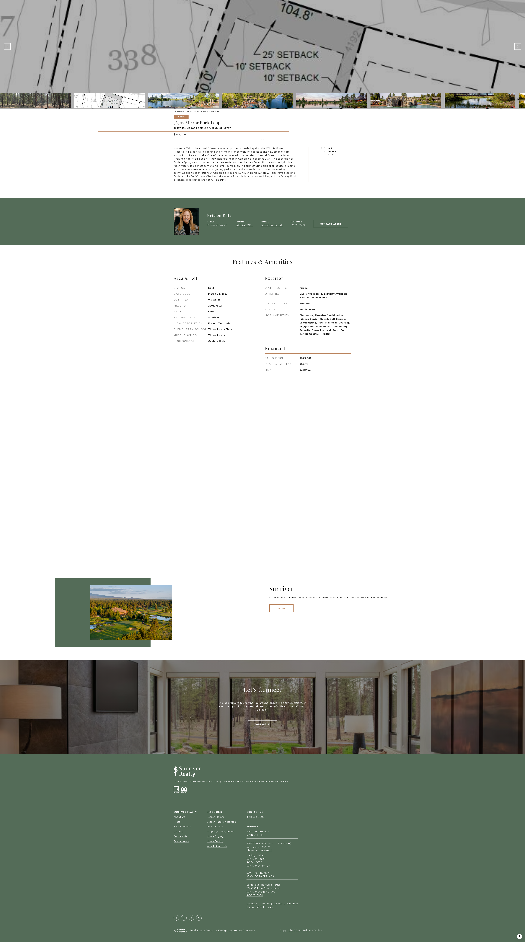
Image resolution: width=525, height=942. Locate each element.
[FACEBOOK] (184, 918)
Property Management (221, 831)
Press (177, 822)
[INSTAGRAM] (176, 918)
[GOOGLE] (199, 918)
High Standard (182, 826)
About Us (179, 817)
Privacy (269, 907)
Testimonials (181, 841)
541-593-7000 (264, 850)
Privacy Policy (312, 930)
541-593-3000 (255, 895)
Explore (281, 608)
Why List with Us (217, 846)
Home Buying (215, 836)
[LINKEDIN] (191, 918)
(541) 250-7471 (244, 225)
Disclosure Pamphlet (285, 903)
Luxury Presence (244, 930)
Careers (178, 831)
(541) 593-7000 (256, 817)
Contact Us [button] (262, 724)
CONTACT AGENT (331, 224)
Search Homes (215, 817)
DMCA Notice (254, 907)
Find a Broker (215, 826)
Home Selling (215, 841)
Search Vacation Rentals (221, 822)
